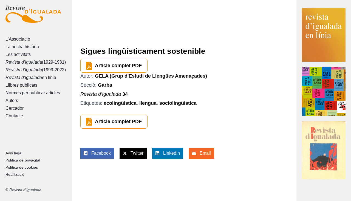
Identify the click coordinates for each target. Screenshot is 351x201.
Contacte (14, 116)
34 (104, 94)
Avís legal (13, 153)
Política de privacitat (22, 160)
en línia (30, 77)
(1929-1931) (33, 62)
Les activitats (18, 54)
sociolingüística (178, 103)
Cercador (14, 108)
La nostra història (22, 46)
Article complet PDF (118, 65)
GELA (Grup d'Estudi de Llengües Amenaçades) (151, 76)
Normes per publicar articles (32, 92)
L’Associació (17, 39)
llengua (148, 103)
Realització (14, 174)
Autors (11, 100)
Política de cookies (21, 167)
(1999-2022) (33, 69)
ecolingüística (120, 103)
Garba (105, 85)
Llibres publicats (21, 85)
